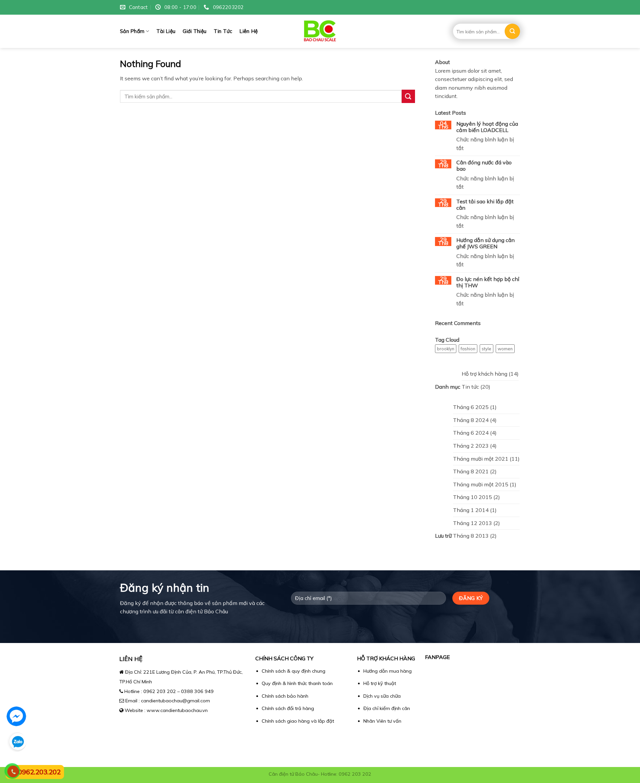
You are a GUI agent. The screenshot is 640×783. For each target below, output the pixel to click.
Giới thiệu (194, 31)
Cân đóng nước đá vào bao (484, 165)
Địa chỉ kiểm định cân (386, 708)
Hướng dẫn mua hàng (387, 671)
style (486, 348)
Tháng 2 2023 (471, 445)
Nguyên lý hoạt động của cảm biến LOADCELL (487, 127)
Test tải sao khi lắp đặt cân (485, 204)
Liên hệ (248, 31)
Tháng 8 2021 (471, 471)
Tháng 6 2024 (471, 432)
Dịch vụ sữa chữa (382, 696)
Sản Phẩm (132, 31)
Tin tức (223, 31)
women (505, 348)
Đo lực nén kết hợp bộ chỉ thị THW (487, 282)
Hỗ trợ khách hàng (484, 373)
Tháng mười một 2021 (480, 458)
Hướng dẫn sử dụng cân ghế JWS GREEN (485, 243)
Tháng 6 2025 (471, 407)
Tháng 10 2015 (472, 497)
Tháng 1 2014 (471, 510)
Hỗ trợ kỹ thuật (379, 683)
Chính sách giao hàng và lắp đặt (298, 721)
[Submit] (512, 31)
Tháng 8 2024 (471, 420)
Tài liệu (165, 31)
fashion (468, 348)
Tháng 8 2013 (471, 535)
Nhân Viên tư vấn (382, 721)
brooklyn (445, 348)
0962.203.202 (39, 772)
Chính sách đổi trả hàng (288, 708)
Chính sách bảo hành (285, 696)
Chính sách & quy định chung (293, 671)
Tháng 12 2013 (472, 523)
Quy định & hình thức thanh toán (297, 683)
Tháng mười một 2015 (480, 484)
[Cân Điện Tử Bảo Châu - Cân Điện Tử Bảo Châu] (320, 31)
